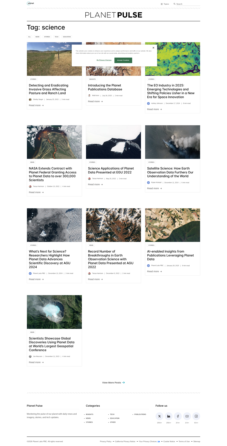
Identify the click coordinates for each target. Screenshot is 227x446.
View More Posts (111, 382)
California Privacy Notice (125, 441)
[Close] (153, 48)
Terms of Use (184, 441)
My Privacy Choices (104, 60)
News (37, 37)
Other (113, 422)
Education (67, 37)
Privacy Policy (105, 441)
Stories (47, 37)
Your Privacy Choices (148, 441)
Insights (92, 79)
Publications (140, 414)
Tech (56, 37)
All (29, 37)
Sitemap (196, 441)
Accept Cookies (123, 60)
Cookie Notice (169, 441)
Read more (35, 105)
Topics (166, 4)
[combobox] (188, 4)
